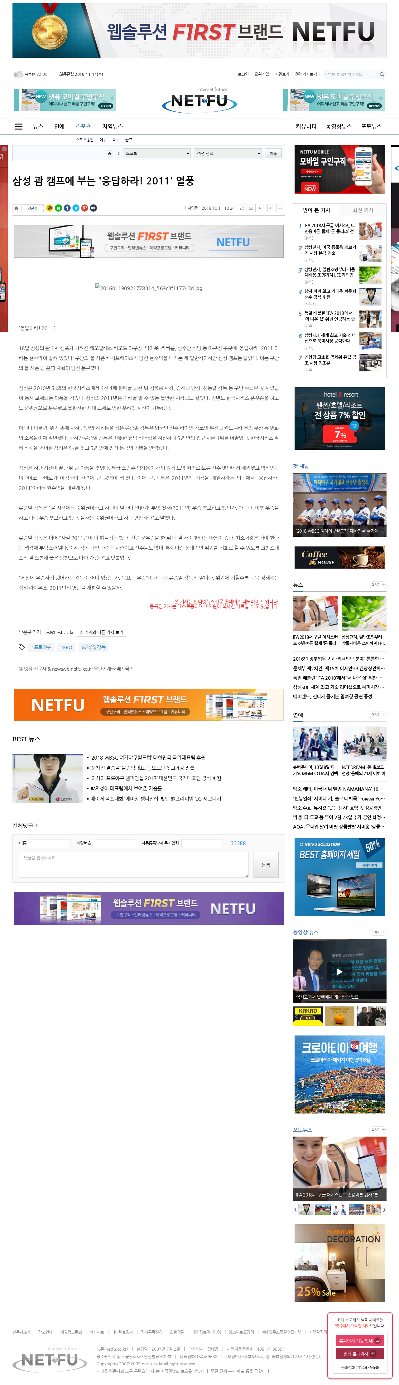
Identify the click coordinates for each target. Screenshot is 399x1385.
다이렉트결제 (122, 1332)
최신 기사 (363, 210)
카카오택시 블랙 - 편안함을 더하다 (326, 997)
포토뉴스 (371, 126)
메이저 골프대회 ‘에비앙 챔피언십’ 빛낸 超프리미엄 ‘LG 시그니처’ (156, 799)
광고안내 (45, 1332)
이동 (273, 153)
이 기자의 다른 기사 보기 (101, 632)
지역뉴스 (112, 126)
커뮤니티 (306, 126)
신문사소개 (21, 1332)
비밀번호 (84, 843)
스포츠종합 (85, 139)
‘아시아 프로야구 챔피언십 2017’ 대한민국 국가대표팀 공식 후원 (155, 778)
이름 (22, 843)
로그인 (243, 74)
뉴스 (38, 126)
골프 (128, 139)
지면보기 (282, 74)
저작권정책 (318, 1332)
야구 (103, 139)
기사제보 (96, 1332)
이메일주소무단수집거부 (281, 1332)
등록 (266, 865)
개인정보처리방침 (206, 1332)
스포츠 (83, 126)
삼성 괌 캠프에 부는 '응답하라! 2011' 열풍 (103, 180)
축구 (115, 139)
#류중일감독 (94, 647)
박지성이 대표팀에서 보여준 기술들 (126, 788)
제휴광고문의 (71, 1332)
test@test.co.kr (59, 632)
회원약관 (177, 1332)
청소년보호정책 (241, 1332)
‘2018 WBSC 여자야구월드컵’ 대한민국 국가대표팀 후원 (147, 758)
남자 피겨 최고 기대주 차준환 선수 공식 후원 (335, 1194)
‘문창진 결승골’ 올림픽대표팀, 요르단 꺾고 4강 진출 (142, 768)
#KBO (66, 647)
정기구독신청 (151, 1332)
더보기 (376, 585)
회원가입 (262, 74)
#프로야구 (41, 647)
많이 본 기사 (316, 210)
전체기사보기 (306, 74)
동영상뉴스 (339, 126)
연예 (59, 126)
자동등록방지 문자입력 (160, 843)
